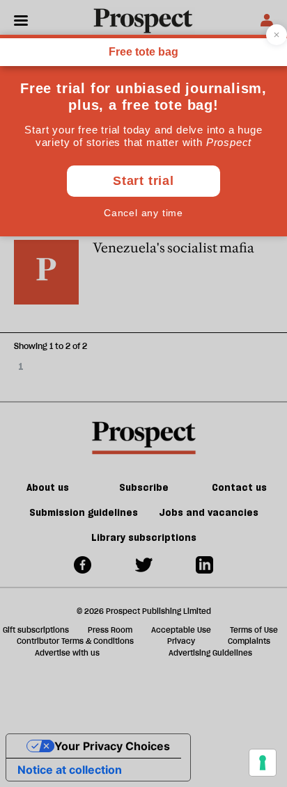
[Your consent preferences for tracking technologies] (262, 762)
